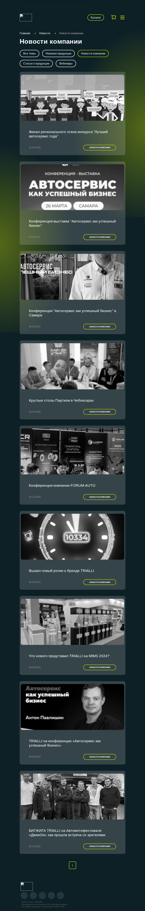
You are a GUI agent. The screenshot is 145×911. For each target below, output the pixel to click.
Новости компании (93, 53)
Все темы (29, 53)
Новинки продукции (58, 53)
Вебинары (65, 63)
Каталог (96, 17)
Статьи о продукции (36, 63)
